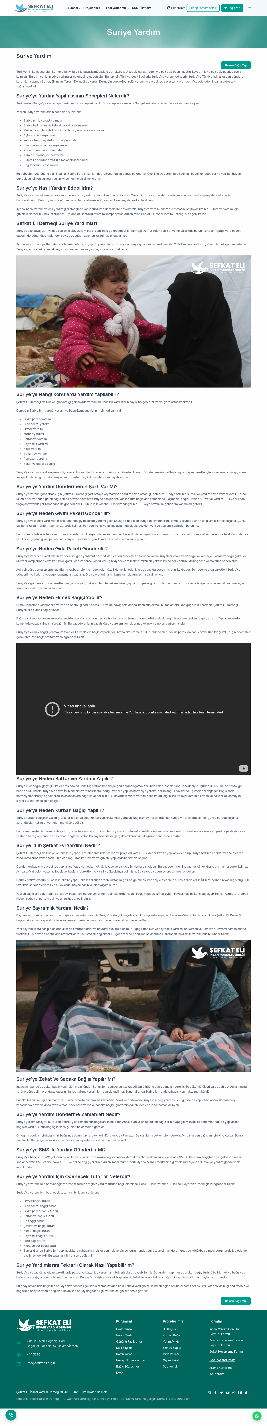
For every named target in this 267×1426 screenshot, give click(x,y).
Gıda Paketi (171, 1354)
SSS (135, 8)
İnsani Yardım (125, 1335)
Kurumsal (71, 8)
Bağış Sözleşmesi (128, 1366)
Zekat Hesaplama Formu (226, 1351)
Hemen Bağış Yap (236, 65)
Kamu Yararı (124, 1354)
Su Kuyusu (170, 1329)
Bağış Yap (233, 8)
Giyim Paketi (171, 1360)
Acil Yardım (216, 1374)
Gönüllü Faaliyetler (129, 1341)
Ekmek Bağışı (172, 1348)
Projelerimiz (91, 8)
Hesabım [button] (177, 8)
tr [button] (247, 8)
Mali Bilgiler (124, 1348)
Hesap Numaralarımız (203, 8)
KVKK (120, 1373)
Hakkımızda (124, 1329)
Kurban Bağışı (172, 1335)
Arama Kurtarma (220, 1368)
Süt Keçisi (170, 1366)
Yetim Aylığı (171, 1341)
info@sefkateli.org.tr (41, 1363)
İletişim (146, 8)
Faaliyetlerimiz (116, 8)
